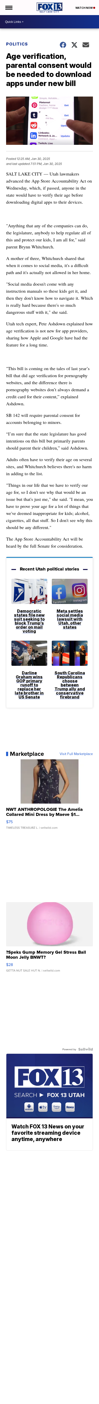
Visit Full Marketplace (76, 754)
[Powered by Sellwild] (85, 1049)
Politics (17, 44)
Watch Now (84, 7)
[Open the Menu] (8, 7)
